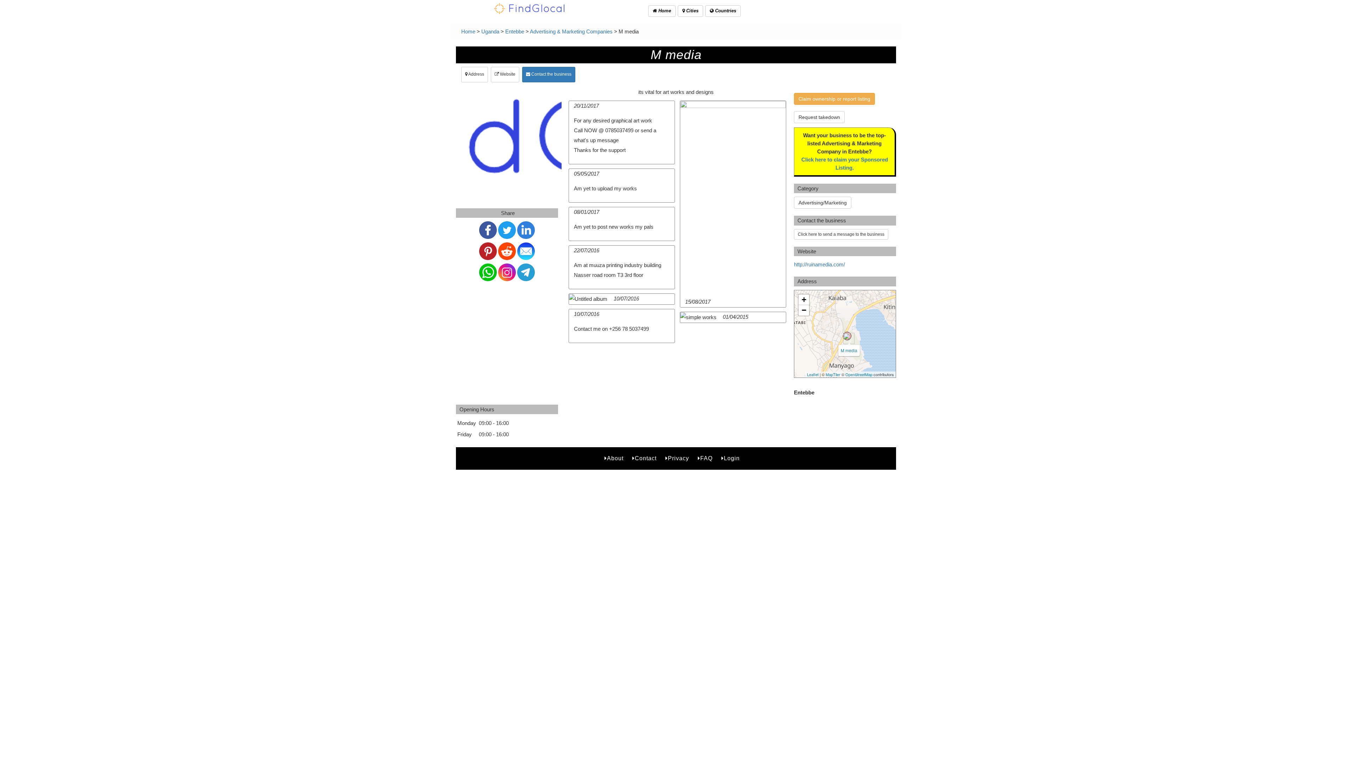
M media (849, 350)
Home (664, 10)
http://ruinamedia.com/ (819, 264)
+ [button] (804, 299)
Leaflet (813, 374)
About (615, 458)
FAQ (706, 458)
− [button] (804, 310)
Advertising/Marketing (823, 202)
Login (732, 458)
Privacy (678, 458)
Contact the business (550, 74)
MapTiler (833, 374)
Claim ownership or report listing (834, 99)
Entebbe (514, 31)
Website (507, 74)
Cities (692, 10)
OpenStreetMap (858, 374)
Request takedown (819, 117)
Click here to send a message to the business (841, 234)
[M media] (847, 336)
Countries (725, 10)
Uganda (490, 31)
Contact (646, 458)
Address (476, 74)
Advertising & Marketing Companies (571, 31)
